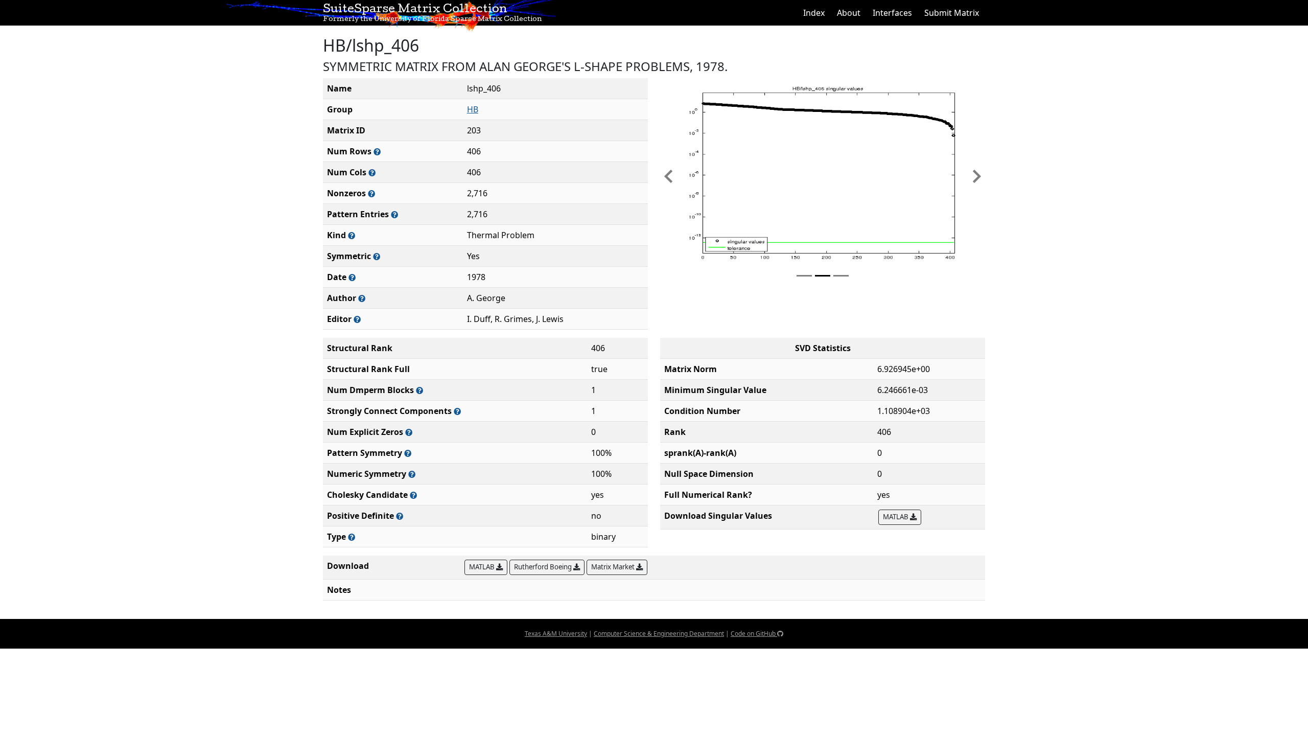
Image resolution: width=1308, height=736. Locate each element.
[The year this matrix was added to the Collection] (352, 277)
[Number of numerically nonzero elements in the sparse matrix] (371, 193)
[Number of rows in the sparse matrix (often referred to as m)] (377, 151)
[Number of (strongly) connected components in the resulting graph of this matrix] (457, 411)
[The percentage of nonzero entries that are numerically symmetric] (411, 474)
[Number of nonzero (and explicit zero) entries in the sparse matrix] (394, 214)
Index (814, 12)
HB (472, 109)
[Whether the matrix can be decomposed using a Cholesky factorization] (413, 495)
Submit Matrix (951, 12)
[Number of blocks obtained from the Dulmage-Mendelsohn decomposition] (419, 390)
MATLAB (896, 516)
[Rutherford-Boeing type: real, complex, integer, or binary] (351, 537)
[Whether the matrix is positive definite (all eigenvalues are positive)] (399, 516)
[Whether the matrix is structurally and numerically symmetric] (376, 256)
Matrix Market (613, 566)
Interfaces (892, 12)
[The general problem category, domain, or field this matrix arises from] (351, 235)
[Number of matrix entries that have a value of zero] (408, 432)
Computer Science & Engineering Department (659, 633)
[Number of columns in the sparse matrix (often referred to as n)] (372, 172)
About (848, 12)
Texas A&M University (556, 633)
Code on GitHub (754, 633)
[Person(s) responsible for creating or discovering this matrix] (361, 298)
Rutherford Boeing (543, 566)
